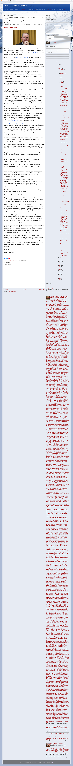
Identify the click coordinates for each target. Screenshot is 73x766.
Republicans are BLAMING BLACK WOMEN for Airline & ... (64, 149)
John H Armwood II (55, 42)
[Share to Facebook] (24, 260)
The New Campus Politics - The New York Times (64, 255)
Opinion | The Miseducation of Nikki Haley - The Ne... (64, 159)
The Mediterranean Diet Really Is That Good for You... (64, 219)
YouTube (23, 9)
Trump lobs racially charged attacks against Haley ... (64, 132)
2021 (60, 260)
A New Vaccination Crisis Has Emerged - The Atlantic (64, 178)
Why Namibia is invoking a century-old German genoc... (64, 129)
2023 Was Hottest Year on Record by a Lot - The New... (64, 211)
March (61, 81)
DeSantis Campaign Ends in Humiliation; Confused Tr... (64, 112)
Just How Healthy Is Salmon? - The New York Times (64, 222)
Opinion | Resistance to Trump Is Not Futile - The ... (64, 208)
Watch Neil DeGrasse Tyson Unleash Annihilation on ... (64, 157)
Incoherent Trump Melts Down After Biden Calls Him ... (64, 214)
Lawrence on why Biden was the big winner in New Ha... (63, 106)
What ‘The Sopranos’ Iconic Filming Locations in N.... (64, 199)
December (62, 69)
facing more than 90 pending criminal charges (21, 124)
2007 (60, 277)
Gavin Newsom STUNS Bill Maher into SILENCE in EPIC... (64, 120)
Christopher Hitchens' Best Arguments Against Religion (64, 97)
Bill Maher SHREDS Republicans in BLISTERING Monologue (64, 91)
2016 (60, 266)
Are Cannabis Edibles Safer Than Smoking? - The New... (64, 89)
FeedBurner (59, 28)
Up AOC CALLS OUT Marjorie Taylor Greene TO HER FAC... (64, 167)
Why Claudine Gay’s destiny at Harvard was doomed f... (64, 202)
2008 (60, 275)
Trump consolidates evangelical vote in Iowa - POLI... (64, 152)
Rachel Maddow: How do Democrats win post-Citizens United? (56, 285)
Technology (49, 9)
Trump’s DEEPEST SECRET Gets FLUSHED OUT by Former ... (64, 192)
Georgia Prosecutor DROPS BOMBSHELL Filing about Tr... (64, 137)
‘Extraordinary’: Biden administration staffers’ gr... (64, 228)
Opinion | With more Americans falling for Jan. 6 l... (64, 231)
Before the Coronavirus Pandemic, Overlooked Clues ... (64, 123)
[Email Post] (19, 260)
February (61, 82)
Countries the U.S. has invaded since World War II (54, 756)
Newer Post (6, 289)
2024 (60, 68)
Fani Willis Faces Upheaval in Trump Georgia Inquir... (64, 181)
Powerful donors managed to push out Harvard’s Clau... (64, 250)
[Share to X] (23, 260)
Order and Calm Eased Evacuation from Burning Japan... (64, 253)
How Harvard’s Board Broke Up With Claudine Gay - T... (64, 234)
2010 (60, 274)
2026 (60, 65)
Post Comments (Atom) (12, 291)
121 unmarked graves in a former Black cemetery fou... (64, 126)
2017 (60, 265)
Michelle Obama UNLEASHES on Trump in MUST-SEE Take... (64, 186)
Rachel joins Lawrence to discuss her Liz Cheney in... (64, 247)
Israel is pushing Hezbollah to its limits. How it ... (64, 236)
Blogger (52, 762)
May (61, 78)
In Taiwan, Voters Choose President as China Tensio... (64, 172)
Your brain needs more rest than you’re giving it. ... (64, 238)
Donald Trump (14, 120)
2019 (60, 262)
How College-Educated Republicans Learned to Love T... (64, 164)
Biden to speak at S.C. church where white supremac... (63, 216)
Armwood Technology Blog (50, 47)
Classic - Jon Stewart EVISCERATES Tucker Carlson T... (64, 100)
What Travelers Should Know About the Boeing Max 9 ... (64, 225)
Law (65, 9)
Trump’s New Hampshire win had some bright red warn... (64, 109)
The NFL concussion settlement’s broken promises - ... (63, 86)
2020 (60, 261)
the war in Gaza (37, 52)
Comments (49, 38)
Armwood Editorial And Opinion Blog (19, 6)
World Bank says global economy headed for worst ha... (63, 205)
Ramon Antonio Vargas (10, 27)
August (61, 74)
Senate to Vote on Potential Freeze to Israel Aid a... (64, 154)
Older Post (41, 289)
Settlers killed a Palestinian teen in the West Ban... (64, 197)
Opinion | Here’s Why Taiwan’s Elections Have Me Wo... (64, 183)
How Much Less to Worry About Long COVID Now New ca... (64, 146)
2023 (60, 257)
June (61, 77)
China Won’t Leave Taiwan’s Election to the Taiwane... (64, 175)
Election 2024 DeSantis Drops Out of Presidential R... (64, 118)
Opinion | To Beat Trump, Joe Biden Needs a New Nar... (64, 94)
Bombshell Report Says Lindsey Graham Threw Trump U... (64, 103)
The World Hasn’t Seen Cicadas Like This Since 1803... (64, 143)
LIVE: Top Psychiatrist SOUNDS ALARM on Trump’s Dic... (63, 195)
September (62, 73)
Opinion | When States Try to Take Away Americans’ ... (64, 134)
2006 (60, 278)
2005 (60, 279)
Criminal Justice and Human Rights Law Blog (53, 50)
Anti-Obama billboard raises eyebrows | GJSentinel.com (55, 292)
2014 (60, 269)
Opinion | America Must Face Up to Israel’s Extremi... (63, 241)
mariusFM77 (44, 762)
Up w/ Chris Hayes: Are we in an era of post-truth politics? (55, 288)
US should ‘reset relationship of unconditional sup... (63, 140)
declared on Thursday (22, 57)
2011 (60, 273)
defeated (11, 181)
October (61, 72)
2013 (60, 270)
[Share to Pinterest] (25, 260)
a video (24, 74)
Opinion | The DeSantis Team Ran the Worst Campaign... (63, 115)
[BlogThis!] (22, 260)
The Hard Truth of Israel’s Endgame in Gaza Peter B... (64, 189)
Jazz (35, 9)
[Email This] (21, 260)
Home (24, 289)
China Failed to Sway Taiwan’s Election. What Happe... (64, 170)
